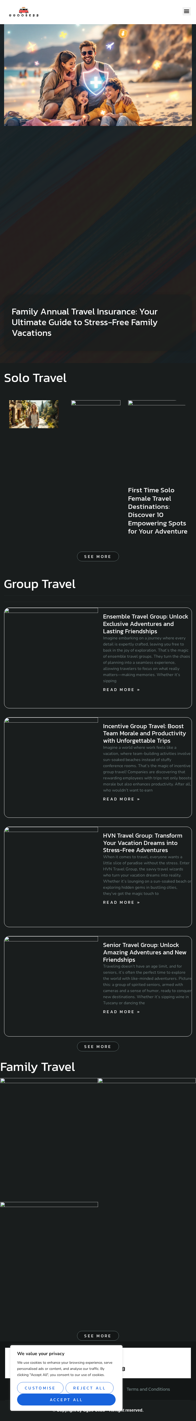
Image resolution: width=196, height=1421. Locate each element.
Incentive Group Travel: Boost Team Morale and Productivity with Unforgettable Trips (144, 733)
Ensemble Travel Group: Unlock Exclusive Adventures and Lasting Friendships (145, 624)
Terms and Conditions (148, 1389)
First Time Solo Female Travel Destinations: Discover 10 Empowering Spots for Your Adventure (158, 510)
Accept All (66, 1400)
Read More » (122, 689)
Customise (40, 1388)
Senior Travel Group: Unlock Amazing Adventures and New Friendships (145, 952)
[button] (186, 11)
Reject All (89, 1388)
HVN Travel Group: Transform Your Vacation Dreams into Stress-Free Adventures (142, 843)
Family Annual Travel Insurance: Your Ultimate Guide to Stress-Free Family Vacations (85, 322)
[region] (66, 1378)
